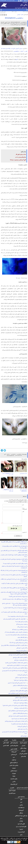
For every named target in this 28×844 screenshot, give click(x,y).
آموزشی (18, 14)
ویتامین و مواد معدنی (14, 765)
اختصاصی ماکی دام (23, 753)
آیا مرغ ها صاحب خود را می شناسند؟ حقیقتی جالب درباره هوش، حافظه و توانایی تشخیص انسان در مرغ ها (14, 593)
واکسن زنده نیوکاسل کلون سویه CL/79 (18, 642)
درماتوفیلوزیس (19, 454)
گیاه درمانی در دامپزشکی (21, 648)
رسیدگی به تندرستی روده (21, 650)
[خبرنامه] (19, 1)
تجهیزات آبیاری (12, 790)
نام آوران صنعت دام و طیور (22, 787)
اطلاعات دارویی (14, 749)
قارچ (5, 454)
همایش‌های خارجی (14, 745)
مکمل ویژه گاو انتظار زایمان (21, 640)
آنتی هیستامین (14, 754)
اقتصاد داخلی (6, 743)
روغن (21, 834)
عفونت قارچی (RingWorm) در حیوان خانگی (8, 490)
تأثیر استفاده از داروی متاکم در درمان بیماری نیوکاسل (16, 721)
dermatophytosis (10, 455)
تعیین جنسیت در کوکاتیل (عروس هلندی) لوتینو (17, 665)
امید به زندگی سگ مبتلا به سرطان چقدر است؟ (17, 616)
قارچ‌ (17, 59)
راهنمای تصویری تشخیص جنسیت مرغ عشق (18, 655)
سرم (14, 757)
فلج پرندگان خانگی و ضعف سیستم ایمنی (18, 690)
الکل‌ (21, 799)
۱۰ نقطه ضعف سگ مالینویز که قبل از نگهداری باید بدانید (15, 619)
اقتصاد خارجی (6, 745)
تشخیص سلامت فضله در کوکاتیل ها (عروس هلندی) (16, 662)
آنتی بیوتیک (13, 752)
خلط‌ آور (21, 821)
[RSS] (21, 1)
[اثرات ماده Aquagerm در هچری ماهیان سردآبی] (7, 466)
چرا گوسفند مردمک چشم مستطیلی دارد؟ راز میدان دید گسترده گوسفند (14, 575)
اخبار (22, 14)
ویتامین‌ (21, 805)
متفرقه (14, 776)
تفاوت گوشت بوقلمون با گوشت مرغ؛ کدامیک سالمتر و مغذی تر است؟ (14, 555)
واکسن (13, 781)
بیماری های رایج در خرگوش (21, 677)
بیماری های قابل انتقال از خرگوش (20, 685)
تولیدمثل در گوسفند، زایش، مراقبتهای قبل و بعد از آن (16, 632)
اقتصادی (6, 740)
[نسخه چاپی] (1, 15)
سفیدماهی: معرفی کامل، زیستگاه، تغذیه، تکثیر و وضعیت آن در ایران (14, 613)
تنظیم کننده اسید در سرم (21, 826)
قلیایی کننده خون (21, 824)
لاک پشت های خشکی (22, 729)
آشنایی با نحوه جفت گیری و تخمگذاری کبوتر (17, 693)
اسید (21, 802)
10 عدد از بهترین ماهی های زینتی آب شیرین (17, 683)
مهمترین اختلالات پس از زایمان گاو (19, 629)
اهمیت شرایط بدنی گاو (22, 627)
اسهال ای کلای (24, 736)
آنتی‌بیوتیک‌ (21, 810)
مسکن (21, 818)
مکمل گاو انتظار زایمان (22, 637)
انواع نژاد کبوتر (23, 688)
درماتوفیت (8, 454)
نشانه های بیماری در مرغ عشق (20, 660)
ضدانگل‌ (21, 813)
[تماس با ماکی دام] (25, 1)
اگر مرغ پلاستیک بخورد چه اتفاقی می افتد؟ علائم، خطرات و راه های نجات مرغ (14, 588)
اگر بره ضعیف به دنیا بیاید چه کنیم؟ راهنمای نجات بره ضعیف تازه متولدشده (14, 567)
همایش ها (14, 740)
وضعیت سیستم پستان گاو (21, 624)
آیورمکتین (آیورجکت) (22, 675)
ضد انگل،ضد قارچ (14, 762)
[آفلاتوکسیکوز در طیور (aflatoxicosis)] (20, 483)
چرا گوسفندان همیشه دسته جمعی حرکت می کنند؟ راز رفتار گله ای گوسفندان (14, 571)
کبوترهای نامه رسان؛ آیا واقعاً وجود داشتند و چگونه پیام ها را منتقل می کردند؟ (14, 547)
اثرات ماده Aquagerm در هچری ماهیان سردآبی (7, 474)
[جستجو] (23, 1)
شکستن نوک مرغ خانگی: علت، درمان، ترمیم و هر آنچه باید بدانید (14, 600)
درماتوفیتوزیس (16, 51)
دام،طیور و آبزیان (23, 743)
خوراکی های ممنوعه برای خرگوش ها (19, 724)
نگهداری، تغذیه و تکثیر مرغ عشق (20, 657)
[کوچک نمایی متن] (4, 15)
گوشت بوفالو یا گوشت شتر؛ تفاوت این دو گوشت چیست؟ (15, 563)
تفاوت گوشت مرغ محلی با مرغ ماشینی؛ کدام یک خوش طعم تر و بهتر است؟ (13, 560)
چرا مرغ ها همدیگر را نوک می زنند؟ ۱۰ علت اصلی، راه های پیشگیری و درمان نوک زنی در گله (14, 604)
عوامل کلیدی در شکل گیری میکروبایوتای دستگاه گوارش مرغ (14, 645)
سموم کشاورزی (12, 793)
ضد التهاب (14, 760)
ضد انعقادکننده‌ (21, 807)
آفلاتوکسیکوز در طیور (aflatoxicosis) (23, 490)
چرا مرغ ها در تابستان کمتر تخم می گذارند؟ (18, 596)
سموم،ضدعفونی (14, 770)
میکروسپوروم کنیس (18, 455)
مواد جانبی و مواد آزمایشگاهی (21, 815)
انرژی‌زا (21, 829)
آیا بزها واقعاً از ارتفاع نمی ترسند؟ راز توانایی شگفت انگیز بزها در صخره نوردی (14, 542)
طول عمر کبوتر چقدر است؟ (21, 621)
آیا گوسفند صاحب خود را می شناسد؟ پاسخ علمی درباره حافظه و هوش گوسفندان (14, 580)
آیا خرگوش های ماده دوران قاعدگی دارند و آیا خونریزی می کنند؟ (14, 671)
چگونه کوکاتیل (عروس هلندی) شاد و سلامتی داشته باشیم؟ (15, 668)
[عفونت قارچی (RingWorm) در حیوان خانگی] (7, 483)
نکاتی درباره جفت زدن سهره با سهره (19, 718)
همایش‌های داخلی (14, 743)
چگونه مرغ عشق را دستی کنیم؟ (20, 680)
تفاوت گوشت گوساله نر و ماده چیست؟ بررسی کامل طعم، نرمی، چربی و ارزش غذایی (14, 551)
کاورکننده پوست (21, 832)
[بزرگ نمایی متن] (6, 15)
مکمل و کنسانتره (13, 779)
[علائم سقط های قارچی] (20, 466)
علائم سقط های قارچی (23, 473)
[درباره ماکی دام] (27, 1)
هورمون (13, 768)
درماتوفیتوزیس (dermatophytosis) (14, 18)
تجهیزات (14, 773)
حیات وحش (23, 756)
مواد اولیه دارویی (21, 796)
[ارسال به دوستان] (2, 15)
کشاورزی (12, 787)
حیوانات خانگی (23, 748)
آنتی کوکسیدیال (13, 784)
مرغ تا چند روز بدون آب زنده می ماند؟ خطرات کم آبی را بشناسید (15, 608)
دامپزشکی (23, 751)
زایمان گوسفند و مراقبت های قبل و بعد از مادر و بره (16, 635)
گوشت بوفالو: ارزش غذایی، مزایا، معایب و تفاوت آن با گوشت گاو (14, 584)
